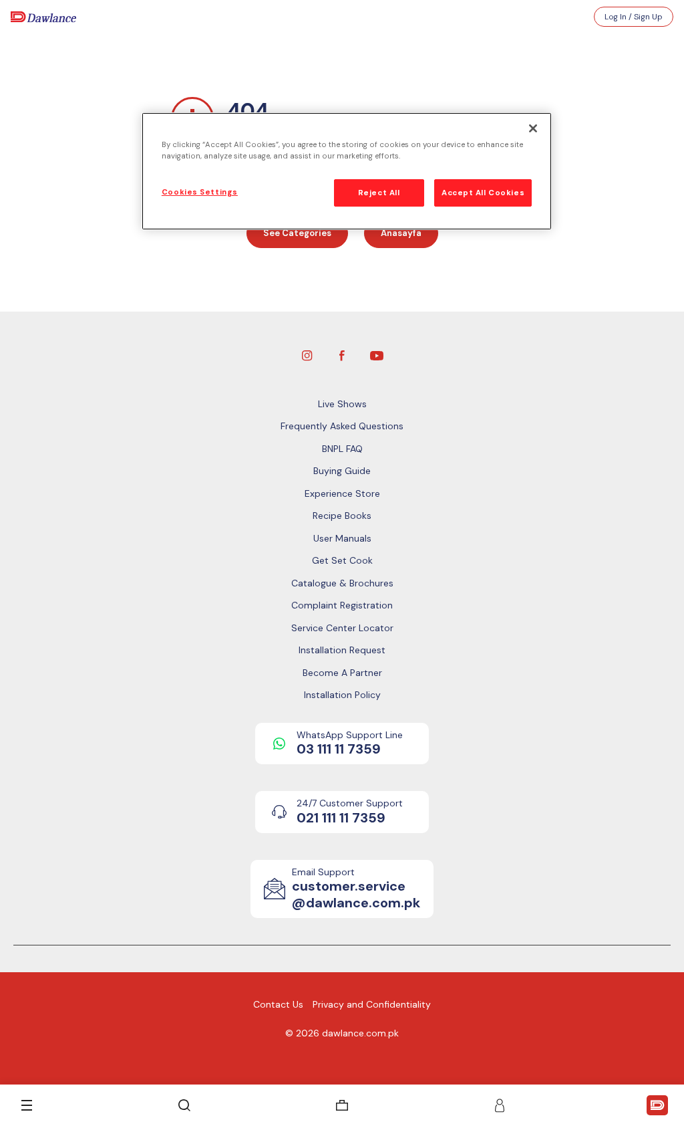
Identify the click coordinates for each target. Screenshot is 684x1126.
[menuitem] (342, 1105)
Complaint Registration (342, 605)
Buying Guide (342, 471)
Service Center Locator (342, 628)
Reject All (379, 193)
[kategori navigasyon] (26, 1105)
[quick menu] (657, 1105)
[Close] (533, 128)
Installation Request (342, 650)
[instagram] (307, 354)
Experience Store (342, 493)
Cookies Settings (200, 192)
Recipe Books (342, 516)
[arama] (184, 1105)
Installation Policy (342, 695)
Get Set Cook (342, 560)
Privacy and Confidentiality (372, 1004)
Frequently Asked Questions (342, 426)
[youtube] (376, 354)
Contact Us (278, 1004)
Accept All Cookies (483, 193)
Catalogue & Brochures (342, 583)
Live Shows (342, 404)
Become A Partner (342, 673)
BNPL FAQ (342, 449)
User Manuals (342, 538)
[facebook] (342, 354)
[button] (499, 1105)
